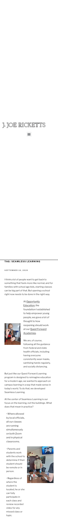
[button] (29, 134)
